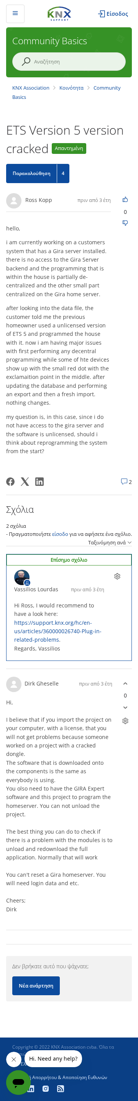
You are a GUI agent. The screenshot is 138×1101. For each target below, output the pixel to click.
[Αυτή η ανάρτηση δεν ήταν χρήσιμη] (125, 223)
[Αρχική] (59, 13)
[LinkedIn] (39, 481)
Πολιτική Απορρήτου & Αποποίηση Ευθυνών (59, 1077)
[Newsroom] (60, 1089)
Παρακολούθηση (32, 173)
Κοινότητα (71, 87)
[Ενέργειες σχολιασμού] (117, 576)
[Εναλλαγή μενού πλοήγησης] (15, 14)
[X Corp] (25, 481)
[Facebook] (10, 481)
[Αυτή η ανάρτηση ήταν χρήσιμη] (125, 200)
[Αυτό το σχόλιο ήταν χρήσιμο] (125, 683)
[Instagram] (46, 1089)
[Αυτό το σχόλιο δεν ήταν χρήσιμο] (125, 707)
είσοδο (60, 533)
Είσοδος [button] (117, 13)
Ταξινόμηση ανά (107, 542)
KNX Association (30, 87)
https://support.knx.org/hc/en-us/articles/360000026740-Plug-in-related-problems (58, 631)
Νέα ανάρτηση (36, 985)
